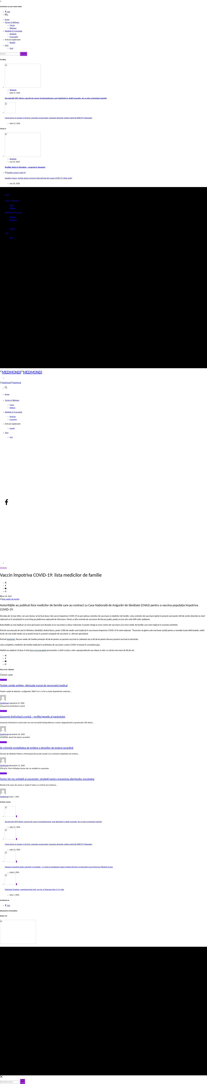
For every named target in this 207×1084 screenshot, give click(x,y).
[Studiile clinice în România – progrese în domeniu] (23, 156)
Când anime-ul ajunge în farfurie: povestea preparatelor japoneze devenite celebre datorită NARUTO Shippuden (48, 118)
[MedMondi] (21, 372)
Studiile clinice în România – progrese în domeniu (25, 167)
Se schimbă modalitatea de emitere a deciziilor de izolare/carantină (36, 748)
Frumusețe (14, 37)
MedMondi (4, 703)
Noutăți (12, 43)
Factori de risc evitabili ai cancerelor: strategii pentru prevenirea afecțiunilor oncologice (47, 779)
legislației (11, 639)
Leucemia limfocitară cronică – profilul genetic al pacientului (32, 716)
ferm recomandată (38, 650)
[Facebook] (6, 363)
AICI (98, 645)
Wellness (13, 28)
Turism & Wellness (12, 23)
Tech (6, 46)
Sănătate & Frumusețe (13, 31)
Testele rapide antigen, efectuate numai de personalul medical (34, 685)
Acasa (7, 20)
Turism (12, 25)
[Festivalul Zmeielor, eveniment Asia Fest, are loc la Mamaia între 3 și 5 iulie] (10, 884)
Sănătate (13, 34)
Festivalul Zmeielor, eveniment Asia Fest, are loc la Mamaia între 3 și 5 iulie (34, 890)
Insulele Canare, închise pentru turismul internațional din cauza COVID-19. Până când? (38, 178)
